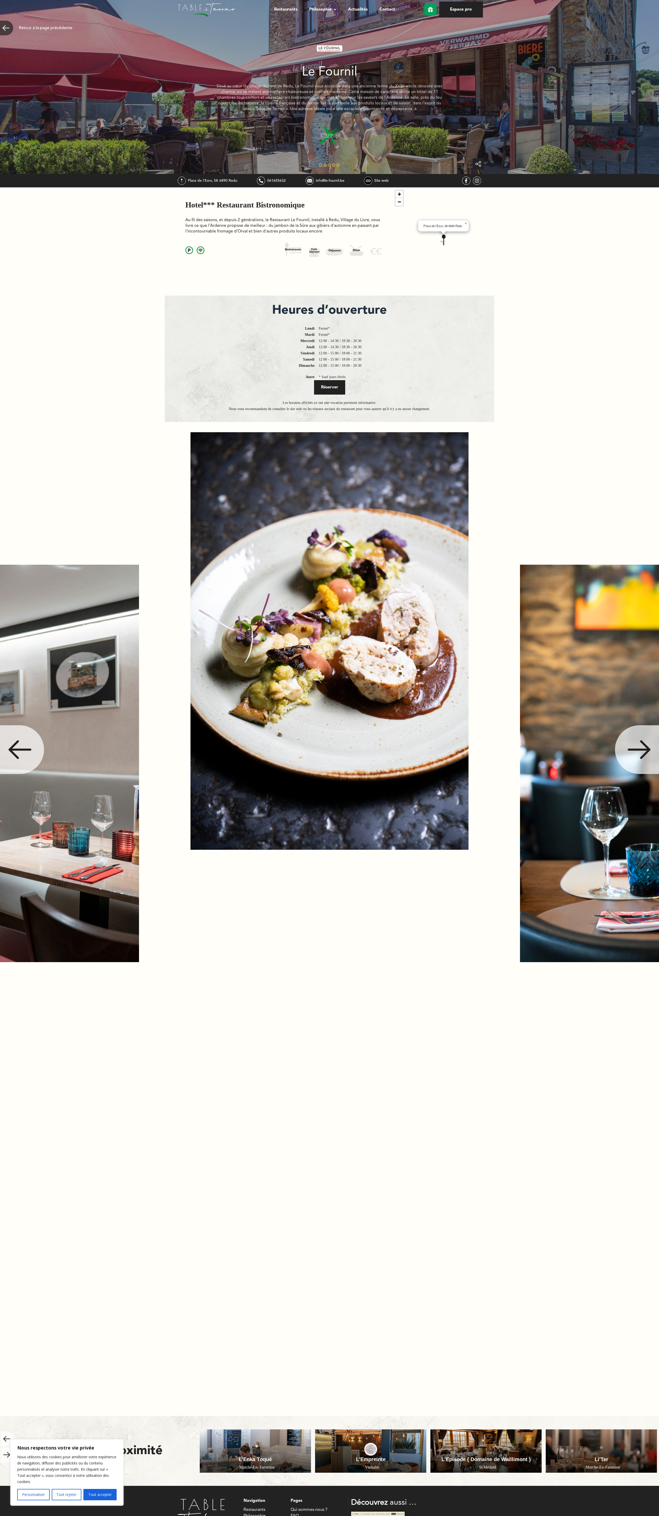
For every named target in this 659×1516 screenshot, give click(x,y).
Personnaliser (33, 1494)
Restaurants (285, 9)
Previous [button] (22, 749)
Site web (381, 180)
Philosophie (320, 9)
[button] (322, 9)
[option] (329, 763)
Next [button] (637, 749)
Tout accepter (100, 1494)
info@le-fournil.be (330, 180)
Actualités (358, 9)
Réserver (329, 387)
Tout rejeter (66, 1494)
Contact (387, 9)
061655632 (276, 180)
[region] (67, 1472)
